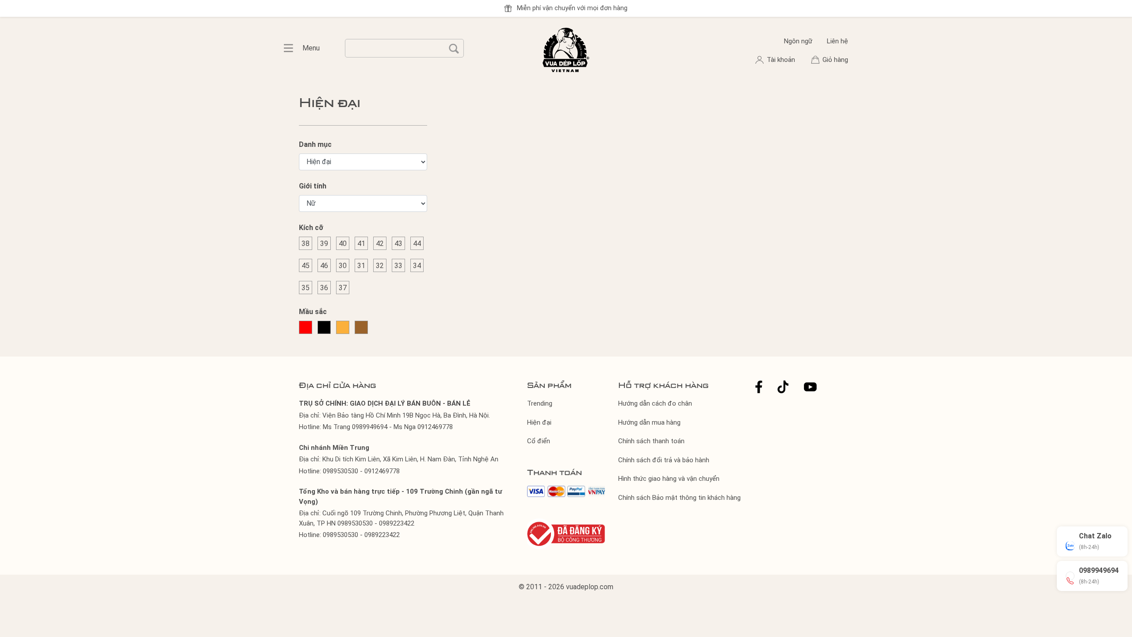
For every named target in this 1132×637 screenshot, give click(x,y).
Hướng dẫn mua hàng (649, 422)
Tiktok (783, 386)
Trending (539, 403)
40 (343, 243)
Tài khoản (782, 60)
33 (398, 265)
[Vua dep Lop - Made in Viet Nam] (566, 49)
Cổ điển (538, 441)
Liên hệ (837, 41)
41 (361, 243)
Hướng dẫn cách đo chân (655, 403)
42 (380, 243)
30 (343, 265)
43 (398, 243)
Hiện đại (539, 422)
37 (343, 288)
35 (306, 288)
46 (324, 265)
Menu (293, 48)
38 (306, 243)
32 (380, 265)
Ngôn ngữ (798, 41)
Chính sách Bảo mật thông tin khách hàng (679, 498)
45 (306, 265)
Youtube (810, 386)
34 (417, 265)
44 (417, 243)
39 (324, 243)
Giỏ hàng (835, 60)
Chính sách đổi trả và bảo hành (663, 460)
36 (324, 288)
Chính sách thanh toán (651, 441)
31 (361, 265)
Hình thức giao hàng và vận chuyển (668, 479)
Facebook (758, 386)
